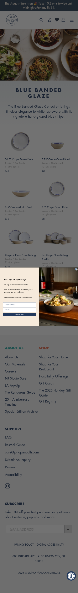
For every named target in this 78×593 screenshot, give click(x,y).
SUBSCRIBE (19, 314)
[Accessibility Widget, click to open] (71, 576)
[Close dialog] (76, 269)
